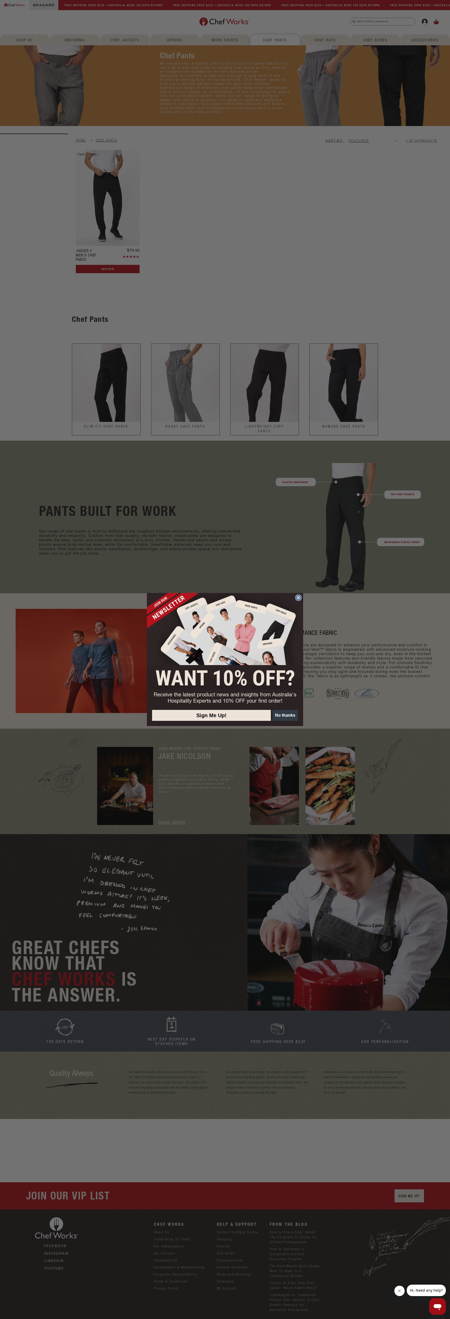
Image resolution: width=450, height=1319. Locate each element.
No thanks (285, 715)
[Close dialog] (298, 597)
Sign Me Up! (211, 715)
